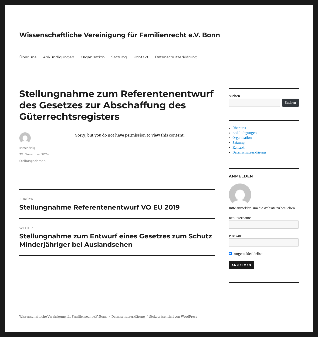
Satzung (119, 57)
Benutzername (240, 218)
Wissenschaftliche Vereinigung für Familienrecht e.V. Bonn (119, 35)
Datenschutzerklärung (176, 57)
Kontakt (141, 57)
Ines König (27, 148)
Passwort (236, 236)
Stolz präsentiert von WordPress (173, 317)
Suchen (234, 96)
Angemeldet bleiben (248, 254)
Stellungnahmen (32, 161)
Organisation (93, 57)
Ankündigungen (58, 57)
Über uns (28, 57)
